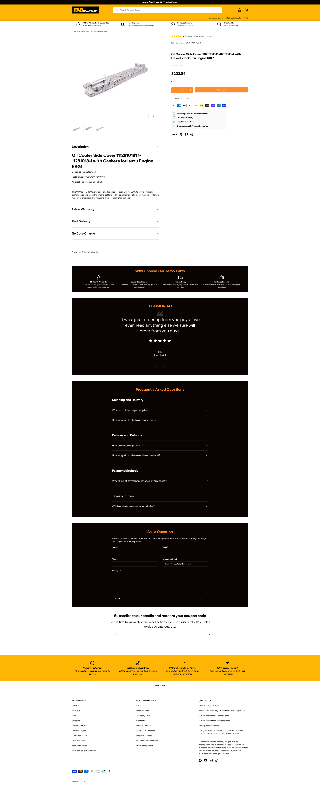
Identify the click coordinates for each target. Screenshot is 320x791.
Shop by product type (82, 18)
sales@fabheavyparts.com (218, 720)
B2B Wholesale (233, 18)
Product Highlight (144, 745)
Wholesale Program (145, 730)
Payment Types (79, 730)
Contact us (147, 17)
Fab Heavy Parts (177, 43)
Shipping (76, 720)
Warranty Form (143, 715)
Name (114, 547)
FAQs (157, 17)
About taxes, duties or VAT (84, 750)
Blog (74, 715)
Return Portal (142, 710)
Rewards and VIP (144, 725)
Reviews (135, 17)
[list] (115, 78)
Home (74, 31)
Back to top (160, 686)
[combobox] (167, 10)
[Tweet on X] (181, 134)
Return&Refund (79, 725)
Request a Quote (215, 18)
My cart (166, 17)
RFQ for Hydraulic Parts (147, 740)
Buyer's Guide (122, 17)
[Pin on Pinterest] (192, 134)
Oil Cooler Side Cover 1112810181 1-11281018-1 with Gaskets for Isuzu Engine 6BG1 (93, 31)
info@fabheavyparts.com (217, 715)
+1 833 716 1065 (213, 705)
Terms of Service (79, 745)
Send (117, 599)
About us (76, 710)
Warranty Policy (79, 735)
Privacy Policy (78, 740)
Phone (115, 559)
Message (116, 571)
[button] (177, 65)
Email (164, 547)
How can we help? (169, 559)
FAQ (246, 18)
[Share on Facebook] (186, 134)
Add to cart (221, 90)
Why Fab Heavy (105, 17)
